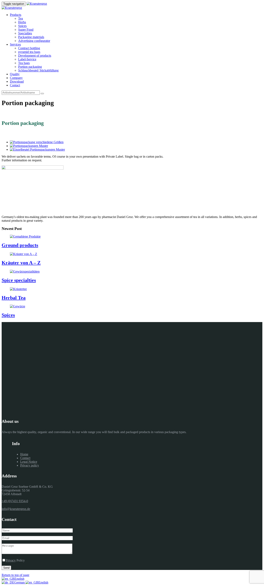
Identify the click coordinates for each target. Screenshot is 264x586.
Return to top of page (15, 575)
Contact (25, 458)
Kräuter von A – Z (21, 262)
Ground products (20, 245)
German (20, 582)
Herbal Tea (14, 297)
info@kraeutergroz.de (16, 509)
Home (24, 454)
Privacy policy (29, 465)
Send (6, 567)
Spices (8, 315)
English (19, 578)
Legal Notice (28, 461)
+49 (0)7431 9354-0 (15, 501)
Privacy (11, 560)
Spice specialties (19, 280)
